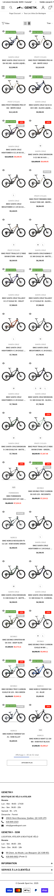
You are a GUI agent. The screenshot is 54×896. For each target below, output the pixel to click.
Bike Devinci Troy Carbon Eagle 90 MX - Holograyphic (40, 646)
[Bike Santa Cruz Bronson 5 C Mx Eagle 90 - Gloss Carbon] (40, 373)
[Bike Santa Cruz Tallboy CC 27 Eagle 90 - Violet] (13, 279)
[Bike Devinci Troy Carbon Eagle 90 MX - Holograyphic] (40, 621)
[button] (25, 23)
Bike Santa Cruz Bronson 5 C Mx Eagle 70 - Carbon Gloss (40, 597)
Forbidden (14, 493)
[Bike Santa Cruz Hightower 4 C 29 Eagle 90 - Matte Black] (13, 373)
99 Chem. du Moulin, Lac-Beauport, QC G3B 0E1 (27, 853)
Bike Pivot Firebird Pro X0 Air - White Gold (40, 61)
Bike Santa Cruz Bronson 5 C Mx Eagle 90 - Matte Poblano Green (14, 448)
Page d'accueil (15, 13)
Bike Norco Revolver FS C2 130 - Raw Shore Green (13, 542)
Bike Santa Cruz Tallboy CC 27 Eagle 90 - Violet (13, 299)
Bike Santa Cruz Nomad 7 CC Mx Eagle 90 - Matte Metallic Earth (40, 255)
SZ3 (13, 487)
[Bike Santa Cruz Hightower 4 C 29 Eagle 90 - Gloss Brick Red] (13, 324)
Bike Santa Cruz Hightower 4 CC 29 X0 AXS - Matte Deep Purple (14, 151)
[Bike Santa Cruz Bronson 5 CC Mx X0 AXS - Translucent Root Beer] (40, 131)
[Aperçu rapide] (3, 31)
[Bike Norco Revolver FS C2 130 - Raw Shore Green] (13, 522)
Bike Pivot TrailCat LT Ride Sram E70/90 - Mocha (13, 255)
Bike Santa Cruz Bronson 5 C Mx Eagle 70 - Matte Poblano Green (14, 597)
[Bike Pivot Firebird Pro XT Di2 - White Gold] (13, 86)
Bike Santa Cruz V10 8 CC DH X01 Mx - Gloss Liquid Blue (13, 62)
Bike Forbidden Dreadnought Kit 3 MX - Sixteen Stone (14, 498)
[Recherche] (11, 7)
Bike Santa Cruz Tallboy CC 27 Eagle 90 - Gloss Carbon (40, 300)
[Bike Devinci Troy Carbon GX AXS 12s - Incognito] (40, 472)
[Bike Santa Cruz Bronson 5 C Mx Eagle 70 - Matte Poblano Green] (13, 571)
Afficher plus (27, 762)
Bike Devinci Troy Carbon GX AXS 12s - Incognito (40, 492)
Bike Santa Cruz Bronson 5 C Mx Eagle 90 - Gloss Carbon (40, 399)
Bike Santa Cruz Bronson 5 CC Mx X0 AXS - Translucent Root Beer (40, 156)
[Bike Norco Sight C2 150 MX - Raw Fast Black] (40, 715)
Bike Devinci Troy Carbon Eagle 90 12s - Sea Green (14, 690)
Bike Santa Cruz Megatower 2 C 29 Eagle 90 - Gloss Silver (40, 349)
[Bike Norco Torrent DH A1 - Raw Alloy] (13, 715)
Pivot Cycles (40, 57)
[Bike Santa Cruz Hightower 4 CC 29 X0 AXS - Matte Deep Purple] (13, 131)
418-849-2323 (12, 822)
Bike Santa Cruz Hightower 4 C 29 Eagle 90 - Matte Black (14, 399)
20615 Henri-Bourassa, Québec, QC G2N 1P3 (26, 818)
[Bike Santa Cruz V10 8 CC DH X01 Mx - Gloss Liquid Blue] (13, 41)
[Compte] (43, 7)
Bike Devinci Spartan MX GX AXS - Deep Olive (13, 641)
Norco (14, 538)
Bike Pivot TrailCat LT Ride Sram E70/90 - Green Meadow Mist (40, 448)
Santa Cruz (13, 57)
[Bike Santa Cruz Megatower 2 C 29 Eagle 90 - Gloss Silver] (40, 324)
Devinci (40, 488)
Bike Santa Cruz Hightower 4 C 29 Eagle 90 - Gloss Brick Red (14, 349)
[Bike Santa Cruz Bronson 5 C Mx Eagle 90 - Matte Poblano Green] (13, 423)
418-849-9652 (12, 856)
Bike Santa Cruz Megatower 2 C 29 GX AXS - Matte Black (14, 206)
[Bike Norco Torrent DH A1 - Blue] (40, 670)
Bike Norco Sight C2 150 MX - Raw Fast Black (40, 740)
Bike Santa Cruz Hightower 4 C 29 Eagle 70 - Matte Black (40, 547)
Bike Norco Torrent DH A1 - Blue (40, 690)
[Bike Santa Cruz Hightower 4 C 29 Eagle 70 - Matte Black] (40, 522)
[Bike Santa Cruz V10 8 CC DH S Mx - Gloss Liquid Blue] (40, 86)
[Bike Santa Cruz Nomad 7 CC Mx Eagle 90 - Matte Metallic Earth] (40, 230)
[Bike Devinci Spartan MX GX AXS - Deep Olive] (13, 621)
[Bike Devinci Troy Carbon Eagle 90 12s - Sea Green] (13, 670)
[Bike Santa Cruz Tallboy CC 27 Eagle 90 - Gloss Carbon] (40, 279)
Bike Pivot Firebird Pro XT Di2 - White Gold (14, 106)
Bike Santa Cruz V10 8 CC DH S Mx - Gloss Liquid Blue (40, 107)
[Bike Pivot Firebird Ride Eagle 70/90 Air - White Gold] (40, 180)
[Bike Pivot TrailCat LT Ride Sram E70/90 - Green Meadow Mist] (40, 423)
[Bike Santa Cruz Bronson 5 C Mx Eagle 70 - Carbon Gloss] (40, 571)
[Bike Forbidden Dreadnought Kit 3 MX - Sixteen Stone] (13, 472)
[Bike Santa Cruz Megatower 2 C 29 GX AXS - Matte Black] (13, 180)
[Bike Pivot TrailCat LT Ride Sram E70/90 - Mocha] (13, 230)
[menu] (3, 7)
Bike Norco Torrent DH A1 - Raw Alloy (14, 735)
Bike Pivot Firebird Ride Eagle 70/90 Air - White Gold (40, 201)
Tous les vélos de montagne (35, 13)
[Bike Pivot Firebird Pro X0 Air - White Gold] (40, 41)
